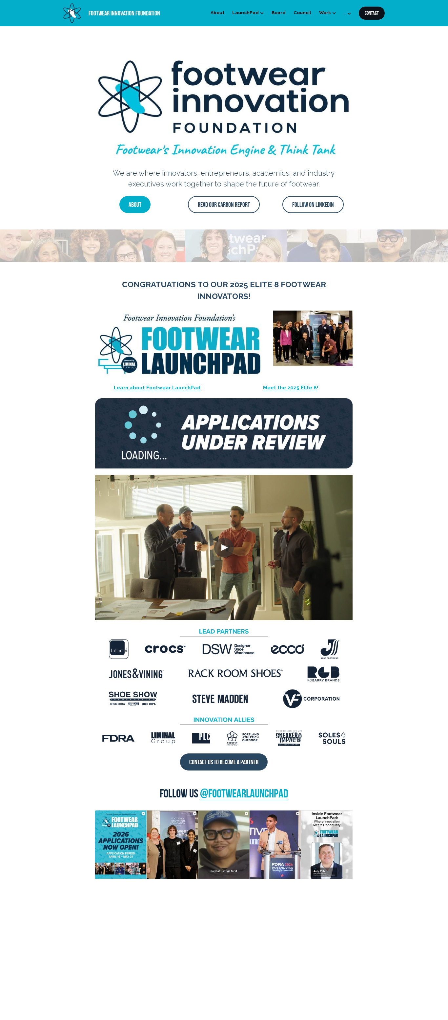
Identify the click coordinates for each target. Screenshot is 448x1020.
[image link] (72, 12)
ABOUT (135, 204)
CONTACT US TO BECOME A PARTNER (223, 762)
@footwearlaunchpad (244, 793)
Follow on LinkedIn (313, 204)
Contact (372, 13)
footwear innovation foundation (124, 13)
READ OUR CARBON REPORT (224, 204)
